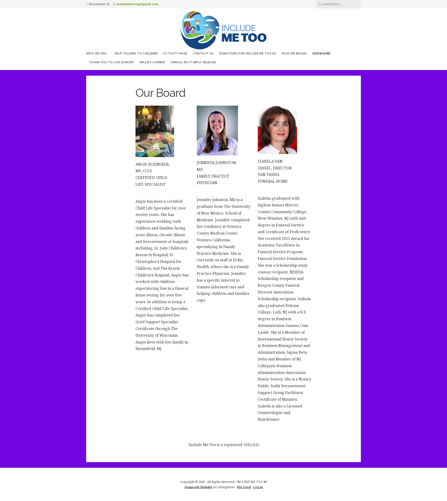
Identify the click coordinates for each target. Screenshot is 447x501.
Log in (258, 487)
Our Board (321, 53)
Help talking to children (136, 53)
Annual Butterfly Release (193, 62)
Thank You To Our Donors (111, 62)
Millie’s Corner (152, 62)
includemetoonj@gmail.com (137, 4)
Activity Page (175, 53)
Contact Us (203, 53)
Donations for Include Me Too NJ (247, 53)
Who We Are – (97, 53)
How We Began (294, 53)
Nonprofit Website (198, 487)
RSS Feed (244, 487)
